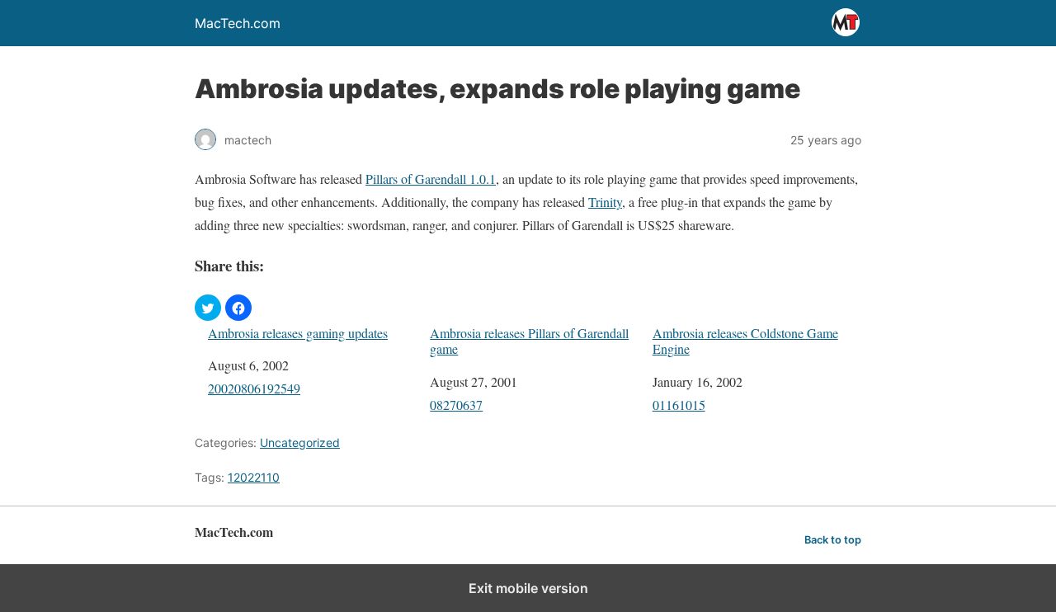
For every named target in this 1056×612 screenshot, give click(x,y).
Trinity (605, 201)
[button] (208, 307)
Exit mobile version (528, 588)
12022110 (254, 477)
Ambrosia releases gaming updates (298, 333)
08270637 (456, 404)
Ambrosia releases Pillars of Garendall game (529, 340)
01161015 (679, 404)
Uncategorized (300, 442)
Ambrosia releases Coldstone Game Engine (745, 340)
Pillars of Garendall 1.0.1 (430, 178)
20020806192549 (254, 388)
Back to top (832, 540)
